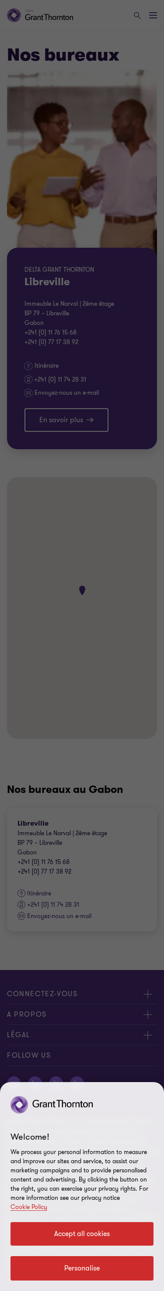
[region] (82, 1186)
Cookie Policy (28, 1207)
